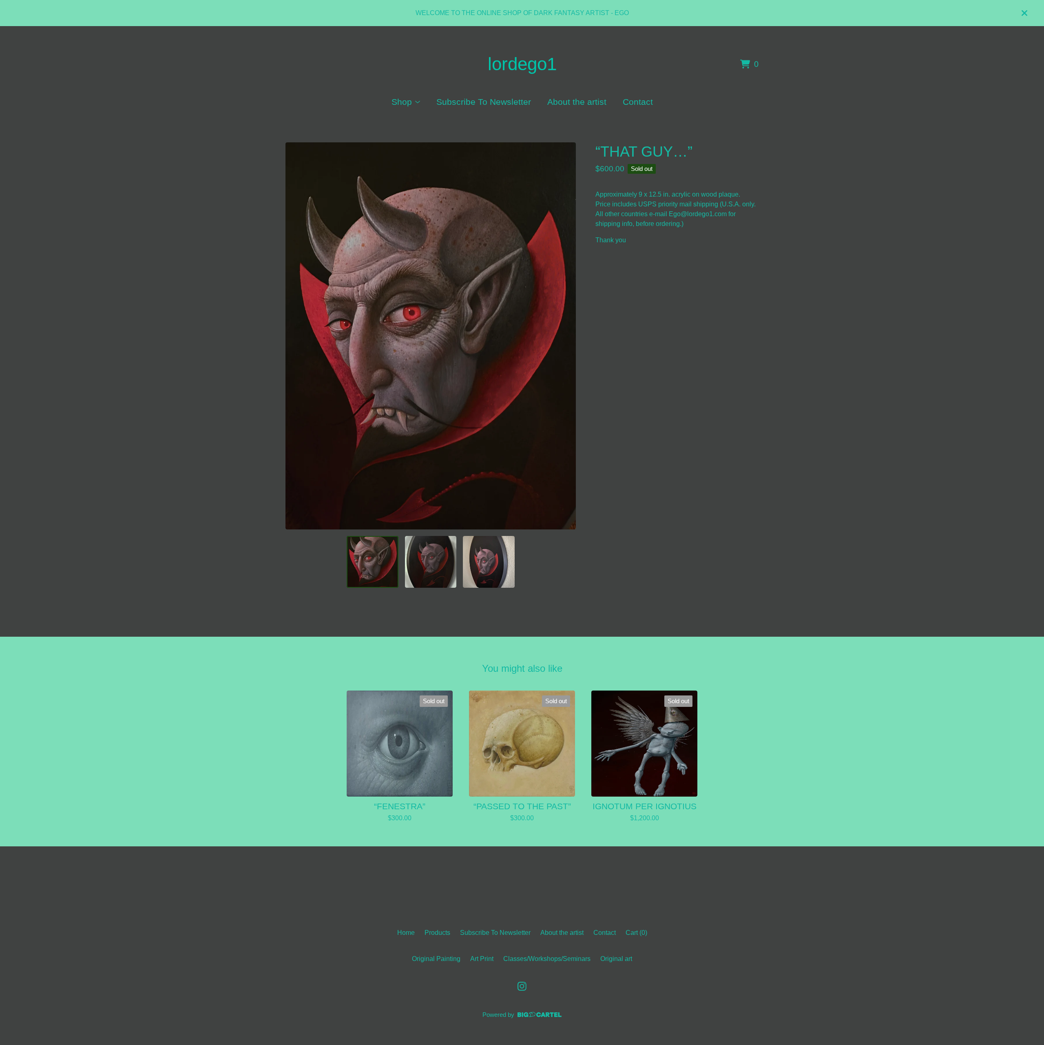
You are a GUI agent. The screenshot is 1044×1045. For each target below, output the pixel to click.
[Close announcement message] (1024, 13)
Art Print (481, 958)
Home (406, 932)
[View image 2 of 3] (430, 561)
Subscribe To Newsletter (483, 101)
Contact (638, 101)
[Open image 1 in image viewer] (430, 335)
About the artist (576, 101)
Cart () (636, 932)
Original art (616, 958)
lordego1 (522, 64)
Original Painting (436, 958)
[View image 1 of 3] (372, 561)
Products (437, 932)
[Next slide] (564, 336)
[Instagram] (522, 986)
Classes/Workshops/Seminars (547, 958)
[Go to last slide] (296, 336)
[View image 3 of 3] (488, 561)
